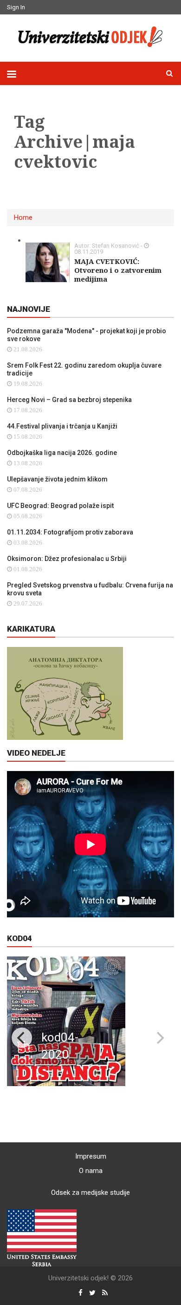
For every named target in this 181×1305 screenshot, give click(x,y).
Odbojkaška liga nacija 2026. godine (62, 452)
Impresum (90, 1156)
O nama (91, 1171)
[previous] (22, 1038)
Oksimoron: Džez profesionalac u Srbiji (67, 558)
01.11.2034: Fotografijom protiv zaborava (70, 532)
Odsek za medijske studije (90, 1192)
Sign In (16, 7)
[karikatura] (65, 693)
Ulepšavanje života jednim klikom (57, 479)
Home (23, 217)
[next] (159, 1038)
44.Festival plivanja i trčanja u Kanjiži (62, 426)
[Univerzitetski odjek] (90, 36)
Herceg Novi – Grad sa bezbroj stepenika (69, 399)
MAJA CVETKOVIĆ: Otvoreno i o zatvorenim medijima (118, 270)
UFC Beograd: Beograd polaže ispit (60, 505)
